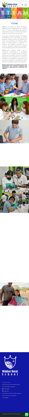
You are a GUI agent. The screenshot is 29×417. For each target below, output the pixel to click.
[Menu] (25, 4)
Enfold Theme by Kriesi (16, 413)
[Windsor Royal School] (12, 4)
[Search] (22, 4)
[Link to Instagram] (24, 415)
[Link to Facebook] (22, 415)
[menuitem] (22, 4)
